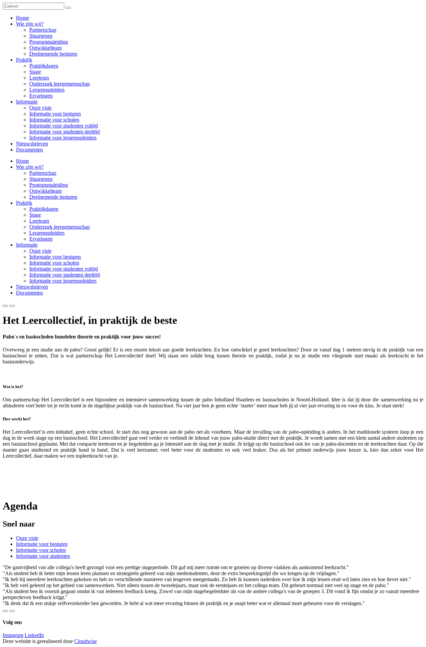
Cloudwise (85, 641)
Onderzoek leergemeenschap (59, 227)
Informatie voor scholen (54, 263)
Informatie (27, 245)
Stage (35, 215)
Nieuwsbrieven (32, 287)
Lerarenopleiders (47, 233)
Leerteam (39, 221)
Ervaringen (41, 239)
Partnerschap (42, 173)
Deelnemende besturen (53, 197)
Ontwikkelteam (45, 191)
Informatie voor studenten (43, 556)
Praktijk (24, 203)
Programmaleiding (48, 185)
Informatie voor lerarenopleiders (63, 281)
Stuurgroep (41, 179)
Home (22, 161)
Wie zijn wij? (30, 167)
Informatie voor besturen (55, 257)
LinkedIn (34, 635)
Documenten (29, 293)
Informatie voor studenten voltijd (63, 269)
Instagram (13, 635)
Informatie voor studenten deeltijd (64, 275)
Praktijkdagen (43, 209)
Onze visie (40, 251)
